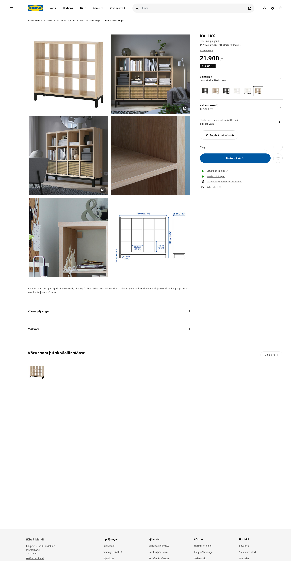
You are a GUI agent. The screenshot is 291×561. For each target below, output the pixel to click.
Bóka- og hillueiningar (90, 20)
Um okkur (244, 558)
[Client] (264, 8)
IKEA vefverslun (35, 20)
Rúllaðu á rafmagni (159, 558)
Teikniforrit (200, 558)
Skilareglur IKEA (214, 187)
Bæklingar (109, 545)
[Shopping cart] (280, 8)
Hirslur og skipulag (66, 20)
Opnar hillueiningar (114, 20)
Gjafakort (109, 558)
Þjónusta (97, 8)
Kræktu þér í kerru (158, 552)
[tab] (109, 311)
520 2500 (31, 553)
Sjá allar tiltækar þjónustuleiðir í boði (224, 182)
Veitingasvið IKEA (113, 552)
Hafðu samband (35, 558)
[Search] (137, 8)
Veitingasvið (117, 8)
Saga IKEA (244, 545)
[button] (54, 8)
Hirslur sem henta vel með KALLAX (219, 120)
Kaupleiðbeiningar (203, 552)
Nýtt (83, 8)
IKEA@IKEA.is (33, 549)
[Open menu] (11, 8)
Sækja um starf (247, 552)
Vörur (49, 20)
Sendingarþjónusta (159, 545)
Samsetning (206, 50)
